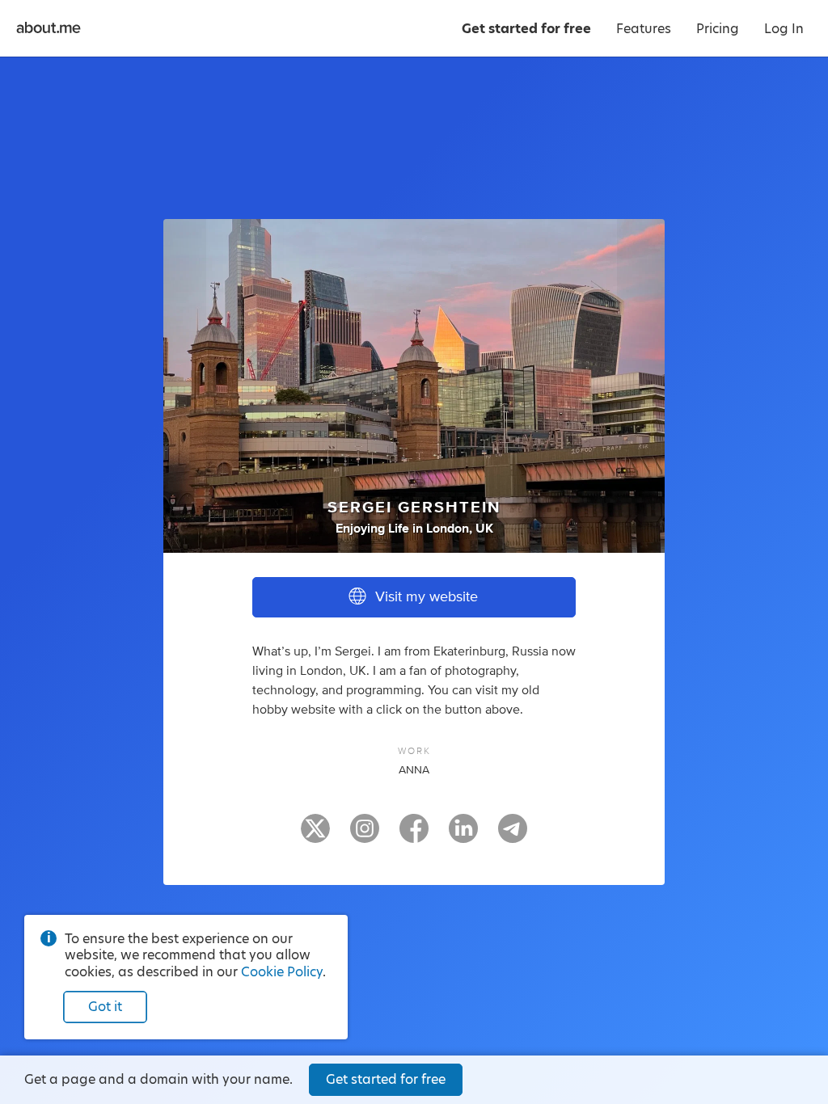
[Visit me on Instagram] (364, 836)
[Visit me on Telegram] (512, 836)
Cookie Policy (282, 972)
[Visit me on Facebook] (414, 836)
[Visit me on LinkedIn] (463, 836)
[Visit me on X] (315, 836)
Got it (105, 1006)
